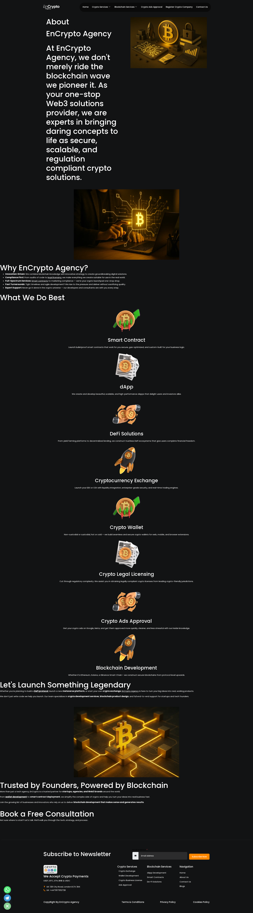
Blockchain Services (125, 7)
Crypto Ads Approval (151, 7)
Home (86, 7)
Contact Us (202, 7)
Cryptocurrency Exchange (126, 480)
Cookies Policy (201, 902)
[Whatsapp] (7, 889)
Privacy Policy (168, 902)
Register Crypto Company (179, 7)
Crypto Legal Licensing (126, 574)
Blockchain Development (126, 668)
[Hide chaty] (7, 906)
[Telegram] (7, 898)
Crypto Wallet (126, 527)
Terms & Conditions (133, 902)
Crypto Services (100, 7)
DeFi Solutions (126, 433)
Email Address (139, 850)
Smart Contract (126, 340)
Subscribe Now (199, 856)
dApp (126, 386)
